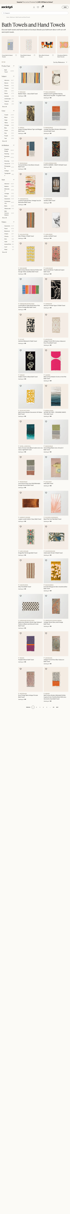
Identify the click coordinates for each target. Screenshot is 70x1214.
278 (53, 707)
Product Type (6, 66)
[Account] (34, 7)
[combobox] (35, 13)
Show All (4, 106)
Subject (4, 76)
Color (3, 111)
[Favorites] (38, 7)
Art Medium (5, 145)
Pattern (4, 222)
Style (3, 180)
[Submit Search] (4, 13)
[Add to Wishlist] (21, 67)
